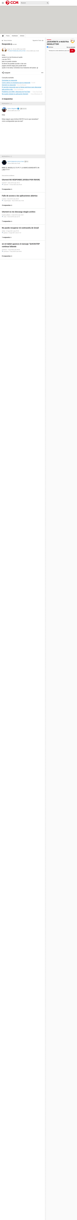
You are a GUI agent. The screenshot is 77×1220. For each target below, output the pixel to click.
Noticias (50, 47)
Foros (7, 36)
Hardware (15, 36)
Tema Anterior (8, 40)
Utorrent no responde (9, 85)
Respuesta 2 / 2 (7, 156)
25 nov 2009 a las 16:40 (32, 51)
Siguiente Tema (37, 40)
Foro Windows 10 (36, 94)
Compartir (7, 73)
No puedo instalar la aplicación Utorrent (15, 94)
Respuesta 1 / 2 (7, 103)
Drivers (22, 36)
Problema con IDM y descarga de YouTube (16, 92)
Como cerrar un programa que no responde (16, 83)
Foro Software (21, 85)
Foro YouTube (37, 92)
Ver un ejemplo (71, 47)
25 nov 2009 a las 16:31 (14, 110)
